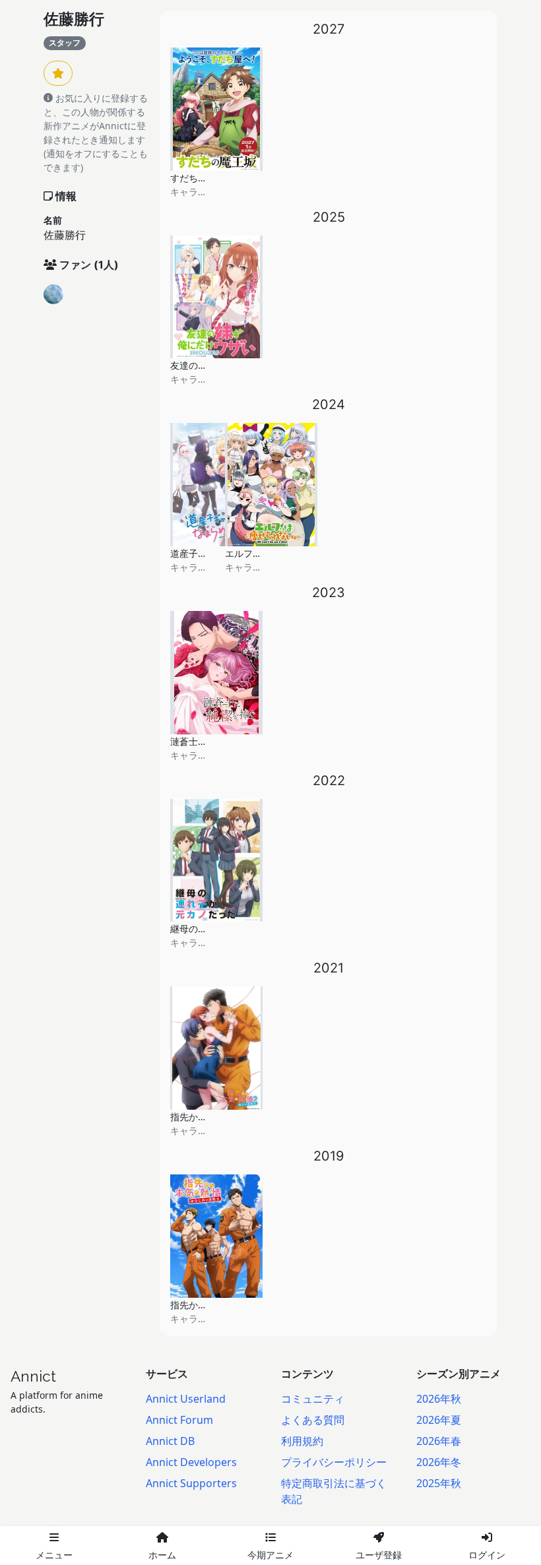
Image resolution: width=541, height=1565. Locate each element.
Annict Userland (186, 1398)
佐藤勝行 (74, 19)
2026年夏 (438, 1420)
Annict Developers (191, 1462)
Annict (33, 1376)
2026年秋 (438, 1398)
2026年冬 (438, 1462)
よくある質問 (312, 1420)
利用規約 (302, 1441)
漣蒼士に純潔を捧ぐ (211, 741)
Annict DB (170, 1441)
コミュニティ (312, 1398)
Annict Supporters (191, 1483)
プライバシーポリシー (334, 1462)
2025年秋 (438, 1483)
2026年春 (438, 1441)
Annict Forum (179, 1420)
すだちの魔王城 (202, 178)
